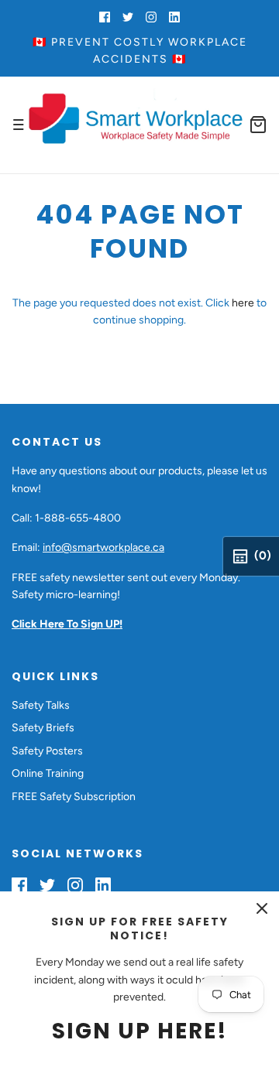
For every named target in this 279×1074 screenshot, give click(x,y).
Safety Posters (47, 751)
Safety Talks (41, 705)
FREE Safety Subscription (74, 796)
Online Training (48, 773)
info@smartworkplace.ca (103, 547)
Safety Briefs (43, 727)
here (243, 303)
